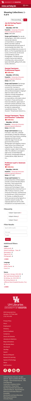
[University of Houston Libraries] (15, 302)
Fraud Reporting (7, 382)
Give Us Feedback (8, 331)
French (6, 268)
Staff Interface (7, 365)
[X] (9, 370)
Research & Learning (9, 357)
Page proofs (7, 254)
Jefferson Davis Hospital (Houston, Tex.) (15, 282)
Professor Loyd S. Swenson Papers (15, 164)
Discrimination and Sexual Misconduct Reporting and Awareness (13, 396)
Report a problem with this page (17, 379)
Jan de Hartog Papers (13, 23)
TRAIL (24, 380)
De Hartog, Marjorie (9, 280)
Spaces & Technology (9, 360)
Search (5, 352)
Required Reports (19, 390)
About (5, 363)
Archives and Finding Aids (9, 6)
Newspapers (7, 252)
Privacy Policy (7, 321)
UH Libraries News (8, 344)
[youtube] (18, 370)
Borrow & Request (8, 355)
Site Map (5, 349)
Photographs (8, 256)
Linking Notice (7, 386)
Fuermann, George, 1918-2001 (13, 274)
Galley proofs (8, 248)
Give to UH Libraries (9, 336)
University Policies (8, 399)
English (6, 264)
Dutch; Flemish (8, 266)
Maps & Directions (8, 342)
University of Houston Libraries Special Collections (14, 31)
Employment (7, 326)
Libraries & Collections (9, 339)
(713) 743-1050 (7, 316)
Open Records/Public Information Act (13, 388)
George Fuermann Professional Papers (12, 69)
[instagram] (14, 370)
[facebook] (5, 370)
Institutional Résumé (8, 390)
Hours (5, 323)
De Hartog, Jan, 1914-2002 (11, 278)
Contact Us (6, 334)
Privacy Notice (15, 386)
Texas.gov (5, 380)
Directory (6, 329)
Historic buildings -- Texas (11, 250)
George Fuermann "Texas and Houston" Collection (14, 116)
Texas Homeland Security (15, 380)
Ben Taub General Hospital (11, 276)
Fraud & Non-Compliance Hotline (11, 384)
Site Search (6, 347)
